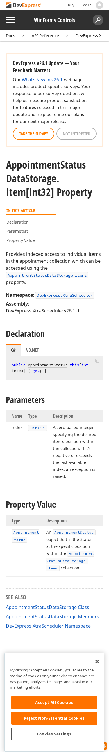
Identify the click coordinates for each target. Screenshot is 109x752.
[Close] (97, 661)
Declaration (17, 222)
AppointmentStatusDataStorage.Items (47, 275)
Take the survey (33, 134)
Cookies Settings (54, 734)
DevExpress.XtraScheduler (65, 295)
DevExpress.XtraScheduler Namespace (48, 626)
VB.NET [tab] (32, 350)
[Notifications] (99, 5)
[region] (54, 702)
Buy (71, 5)
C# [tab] (13, 350)
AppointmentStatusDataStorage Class (47, 607)
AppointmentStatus (47, 364)
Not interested (76, 134)
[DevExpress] (23, 5)
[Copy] (97, 361)
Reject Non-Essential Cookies (54, 718)
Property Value (20, 240)
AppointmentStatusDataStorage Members (52, 616)
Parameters (17, 231)
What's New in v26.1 (42, 79)
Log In (86, 5)
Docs (10, 35)
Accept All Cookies (54, 702)
